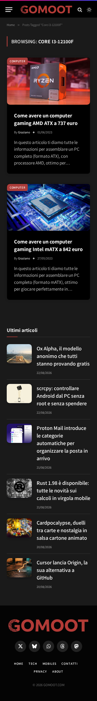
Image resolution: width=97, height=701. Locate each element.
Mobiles (49, 663)
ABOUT (57, 671)
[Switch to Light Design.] (89, 9)
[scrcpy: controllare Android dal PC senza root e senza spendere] (19, 393)
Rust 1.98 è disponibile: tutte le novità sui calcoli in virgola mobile (63, 490)
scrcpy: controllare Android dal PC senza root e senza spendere (62, 396)
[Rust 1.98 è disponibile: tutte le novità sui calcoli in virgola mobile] (19, 488)
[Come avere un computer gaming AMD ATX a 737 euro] (48, 81)
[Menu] (8, 10)
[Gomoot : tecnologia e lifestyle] (46, 9)
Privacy (40, 671)
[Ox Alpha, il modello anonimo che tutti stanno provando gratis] (19, 354)
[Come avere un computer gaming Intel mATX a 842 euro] (48, 207)
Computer (17, 61)
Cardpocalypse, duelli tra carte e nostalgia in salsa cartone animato (62, 530)
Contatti (69, 663)
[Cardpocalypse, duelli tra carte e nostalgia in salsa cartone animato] (19, 528)
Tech (33, 663)
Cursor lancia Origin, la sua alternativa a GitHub (62, 570)
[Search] (80, 10)
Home (18, 663)
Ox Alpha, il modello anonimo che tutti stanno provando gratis (63, 356)
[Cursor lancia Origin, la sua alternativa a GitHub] (19, 568)
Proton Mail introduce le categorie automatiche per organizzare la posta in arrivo (62, 443)
